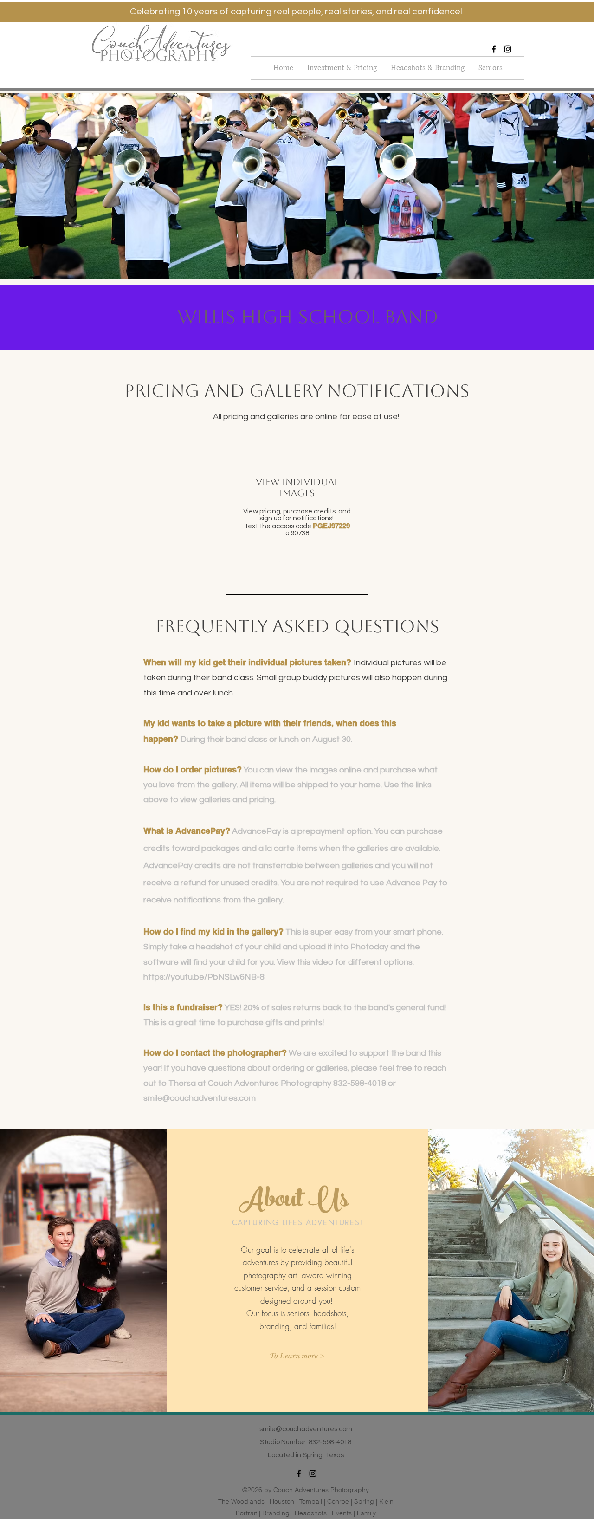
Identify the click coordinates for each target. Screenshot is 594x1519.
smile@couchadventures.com (199, 1098)
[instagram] (507, 49)
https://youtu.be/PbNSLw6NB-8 (204, 977)
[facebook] (493, 49)
